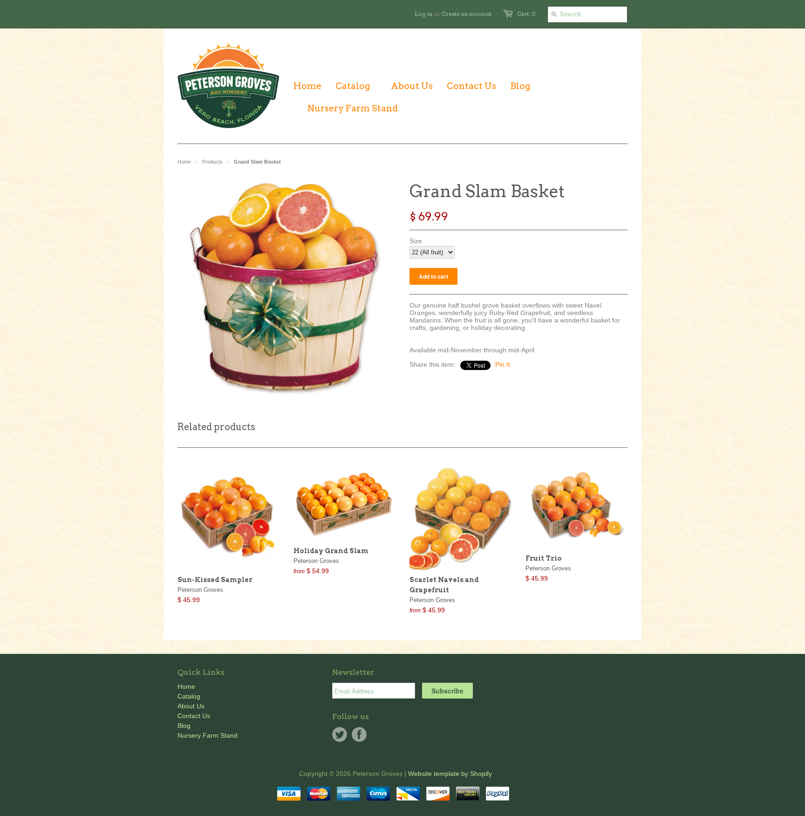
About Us (191, 706)
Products (212, 162)
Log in (423, 13)
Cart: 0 (526, 13)
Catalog (188, 696)
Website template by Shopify (450, 773)
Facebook (359, 734)
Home (186, 686)
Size (415, 241)
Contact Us (193, 716)
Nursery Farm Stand (207, 735)
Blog (184, 725)
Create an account (466, 13)
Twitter (339, 734)
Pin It (502, 364)
